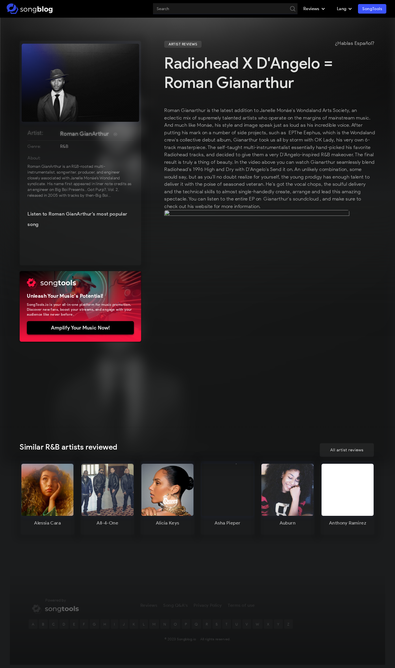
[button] (314, 8)
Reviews (148, 605)
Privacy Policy (208, 605)
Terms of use (241, 605)
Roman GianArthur (84, 133)
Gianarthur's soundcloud (291, 199)
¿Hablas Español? (354, 43)
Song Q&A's (175, 605)
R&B (64, 146)
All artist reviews (346, 450)
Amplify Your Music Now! (80, 328)
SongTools (372, 8)
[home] (29, 8)
